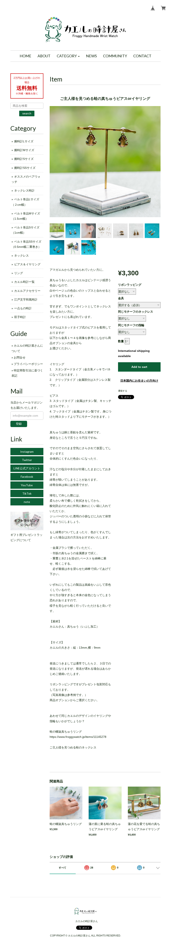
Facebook (27, 476)
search (26, 113)
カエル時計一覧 (24, 281)
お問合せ (19, 357)
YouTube (27, 485)
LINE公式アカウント (27, 468)
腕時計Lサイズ (23, 141)
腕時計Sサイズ (24, 158)
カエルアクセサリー (27, 290)
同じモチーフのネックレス (135, 311)
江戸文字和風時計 (26, 299)
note (27, 502)
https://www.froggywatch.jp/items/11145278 (78, 736)
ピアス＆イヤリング (27, 264)
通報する (122, 391)
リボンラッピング (129, 284)
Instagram (27, 451)
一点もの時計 (23, 308)
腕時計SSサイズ (24, 167)
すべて (62, 867)
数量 (121, 341)
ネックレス (21, 255)
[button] (68, 56)
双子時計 (20, 317)
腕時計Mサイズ (24, 150)
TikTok (26, 493)
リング (18, 273)
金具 (121, 298)
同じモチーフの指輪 (131, 325)
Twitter (27, 460)
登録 (19, 423)
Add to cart (139, 366)
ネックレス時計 (24, 190)
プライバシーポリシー (28, 364)
